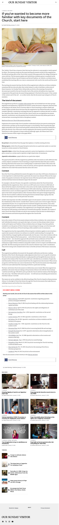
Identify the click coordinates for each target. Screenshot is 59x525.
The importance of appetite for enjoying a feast (18, 464)
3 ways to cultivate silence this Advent (18, 455)
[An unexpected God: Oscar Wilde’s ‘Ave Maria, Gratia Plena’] (4, 490)
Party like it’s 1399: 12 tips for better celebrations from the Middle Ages (19, 472)
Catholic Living (6, 440)
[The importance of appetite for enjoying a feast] (4, 464)
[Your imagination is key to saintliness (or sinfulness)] (15, 431)
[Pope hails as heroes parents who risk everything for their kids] (43, 431)
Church (4, 10)
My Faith (10, 10)
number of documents (25, 103)
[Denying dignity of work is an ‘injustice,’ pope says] (15, 381)
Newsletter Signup (13, 508)
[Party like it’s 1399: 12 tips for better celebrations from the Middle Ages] (4, 473)
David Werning (12, 137)
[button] (3, 2)
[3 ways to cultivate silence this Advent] (4, 456)
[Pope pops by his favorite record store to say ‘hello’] (43, 381)
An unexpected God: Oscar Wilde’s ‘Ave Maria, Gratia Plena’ (18, 489)
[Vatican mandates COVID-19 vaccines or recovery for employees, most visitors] (15, 406)
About (29, 507)
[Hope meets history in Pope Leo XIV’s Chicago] (4, 481)
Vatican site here (33, 354)
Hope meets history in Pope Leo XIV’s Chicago (18, 481)
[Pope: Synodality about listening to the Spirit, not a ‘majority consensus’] (43, 406)
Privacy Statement (45, 508)
